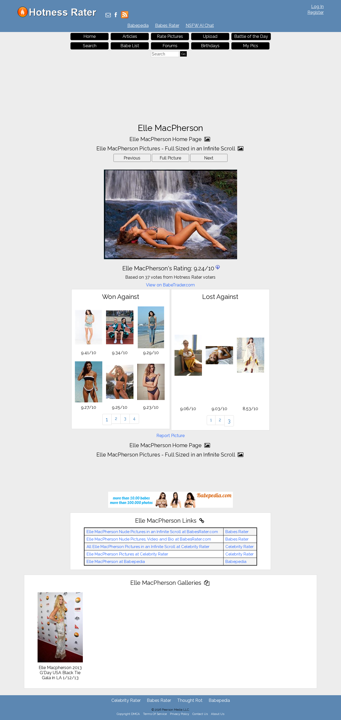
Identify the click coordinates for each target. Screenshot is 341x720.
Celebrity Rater (239, 546)
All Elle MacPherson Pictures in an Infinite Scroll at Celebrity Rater (148, 546)
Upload (210, 36)
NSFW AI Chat (200, 25)
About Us (217, 714)
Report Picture (170, 435)
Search (89, 45)
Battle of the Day (251, 36)
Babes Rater (167, 25)
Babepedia (138, 25)
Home (89, 36)
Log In (317, 6)
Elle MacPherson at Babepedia (116, 561)
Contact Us (200, 714)
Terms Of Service (155, 714)
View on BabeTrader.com (170, 284)
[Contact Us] (108, 15)
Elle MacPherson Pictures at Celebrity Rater (127, 554)
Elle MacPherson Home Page (166, 139)
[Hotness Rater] (58, 15)
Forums (170, 45)
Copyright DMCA (128, 714)
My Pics (250, 45)
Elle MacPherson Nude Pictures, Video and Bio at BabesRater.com (149, 539)
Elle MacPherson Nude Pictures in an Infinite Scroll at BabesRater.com (152, 531)
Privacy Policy (179, 714)
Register (315, 12)
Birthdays (210, 45)
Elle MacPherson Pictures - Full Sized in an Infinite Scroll (166, 148)
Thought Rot (189, 700)
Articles (130, 36)
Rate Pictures (170, 36)
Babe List (129, 45)
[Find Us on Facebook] (115, 15)
